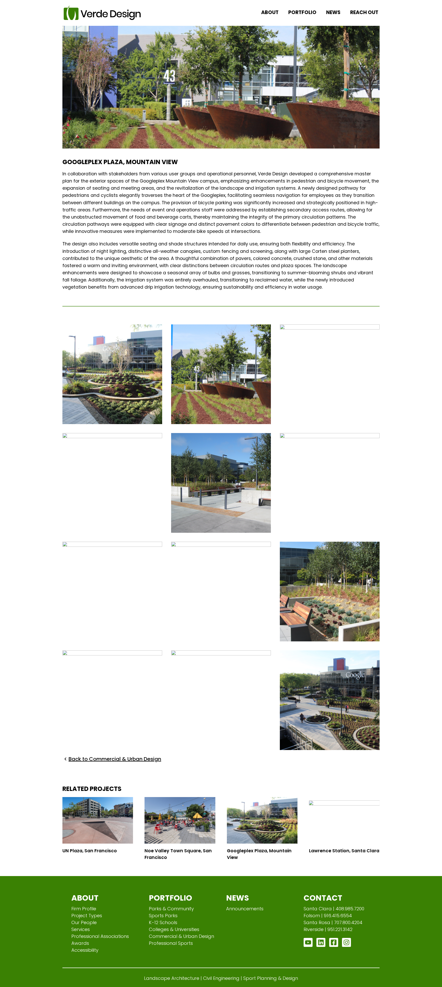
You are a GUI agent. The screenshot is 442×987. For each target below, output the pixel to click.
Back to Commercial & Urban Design (115, 759)
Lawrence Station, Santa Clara (344, 851)
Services (80, 929)
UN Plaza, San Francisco (89, 851)
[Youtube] (308, 942)
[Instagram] (346, 942)
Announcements (244, 908)
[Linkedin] (320, 942)
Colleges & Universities (174, 929)
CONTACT (323, 897)
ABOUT (84, 897)
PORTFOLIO (170, 897)
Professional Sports (171, 943)
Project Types (86, 915)
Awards (80, 943)
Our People (84, 922)
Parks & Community (171, 908)
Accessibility (84, 950)
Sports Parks (163, 915)
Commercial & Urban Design (181, 936)
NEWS (237, 897)
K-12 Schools (163, 922)
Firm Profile (83, 908)
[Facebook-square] (333, 942)
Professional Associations (100, 936)
